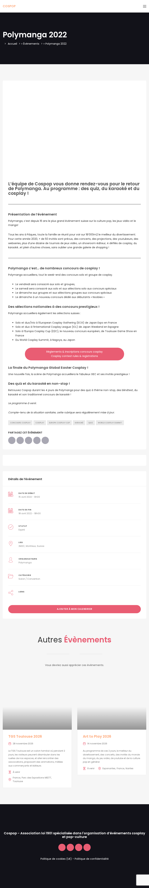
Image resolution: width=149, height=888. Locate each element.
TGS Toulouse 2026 (25, 736)
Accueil (12, 44)
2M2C (22, 546)
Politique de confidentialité (92, 859)
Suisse (40, 546)
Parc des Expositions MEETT (36, 777)
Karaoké (79, 423)
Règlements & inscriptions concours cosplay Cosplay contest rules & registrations (74, 354)
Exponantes (108, 768)
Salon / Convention (29, 578)
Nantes (129, 768)
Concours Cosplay (20, 423)
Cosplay (39, 423)
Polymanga (25, 562)
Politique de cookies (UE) (56, 859)
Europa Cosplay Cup (59, 423)
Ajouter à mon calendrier (74, 608)
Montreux (31, 546)
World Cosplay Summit (110, 423)
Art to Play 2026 (97, 736)
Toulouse (18, 781)
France (16, 777)
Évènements (31, 44)
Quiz (90, 423)
